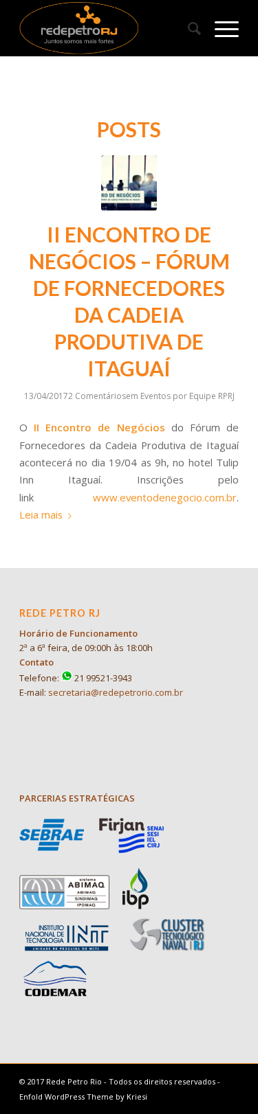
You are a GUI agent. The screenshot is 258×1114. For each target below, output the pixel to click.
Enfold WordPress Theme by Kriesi (83, 1096)
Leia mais (41, 514)
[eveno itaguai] (129, 183)
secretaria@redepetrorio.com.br (115, 692)
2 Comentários (97, 396)
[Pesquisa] (187, 28)
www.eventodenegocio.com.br (165, 497)
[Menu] (220, 28)
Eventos (155, 396)
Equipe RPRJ (212, 396)
